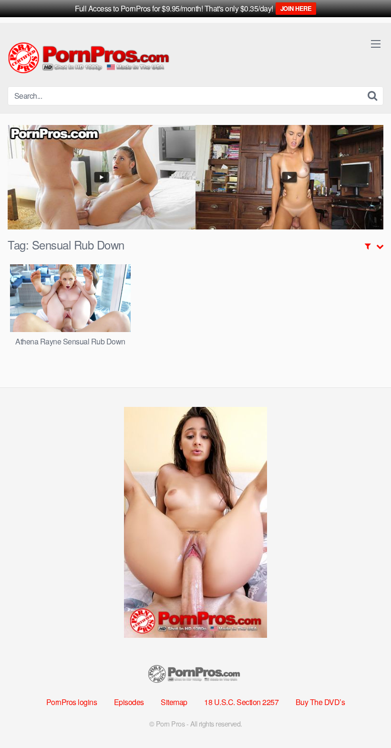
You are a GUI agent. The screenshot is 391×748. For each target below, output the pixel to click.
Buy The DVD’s (320, 701)
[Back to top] (364, 717)
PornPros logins (71, 701)
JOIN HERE (296, 8)
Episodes (129, 701)
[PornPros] (91, 58)
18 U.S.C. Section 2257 (241, 701)
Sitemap (174, 701)
